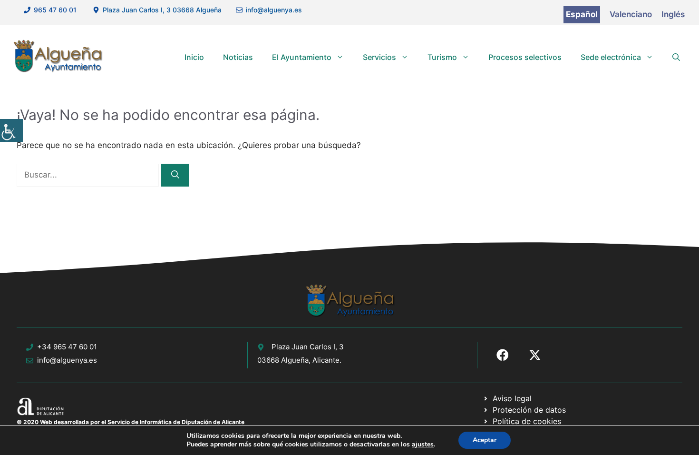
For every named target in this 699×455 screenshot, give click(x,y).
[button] (676, 57)
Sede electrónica (611, 57)
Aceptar (484, 440)
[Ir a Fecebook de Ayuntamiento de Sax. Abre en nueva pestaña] (502, 355)
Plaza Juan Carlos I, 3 (308, 346)
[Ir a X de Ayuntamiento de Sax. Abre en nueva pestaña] (535, 355)
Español (582, 14)
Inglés (673, 14)
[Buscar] (175, 175)
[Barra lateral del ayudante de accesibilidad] (11, 130)
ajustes (423, 444)
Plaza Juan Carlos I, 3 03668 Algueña (162, 10)
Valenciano (631, 14)
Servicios (379, 57)
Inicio (194, 57)
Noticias (238, 57)
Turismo (442, 57)
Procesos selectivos (525, 57)
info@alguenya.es (274, 10)
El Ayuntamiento (301, 57)
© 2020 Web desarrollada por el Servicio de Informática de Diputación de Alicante (130, 421)
